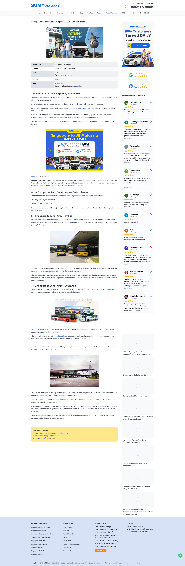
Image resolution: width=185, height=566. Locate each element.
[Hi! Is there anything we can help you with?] (180, 555)
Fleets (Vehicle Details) (71, 544)
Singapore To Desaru (38, 531)
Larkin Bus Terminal (71, 220)
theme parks (64, 399)
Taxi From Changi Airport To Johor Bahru (50, 436)
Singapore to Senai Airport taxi (78, 108)
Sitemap (66, 563)
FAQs (65, 537)
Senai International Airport (41, 329)
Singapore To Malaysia (39, 551)
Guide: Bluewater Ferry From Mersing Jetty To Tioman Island (136, 487)
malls (57, 399)
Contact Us (67, 547)
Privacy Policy (68, 551)
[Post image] (138, 342)
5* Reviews (67, 541)
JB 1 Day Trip (40, 438)
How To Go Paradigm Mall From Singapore (135, 464)
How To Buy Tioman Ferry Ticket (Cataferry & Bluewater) (134, 441)
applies (79, 86)
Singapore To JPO (37, 554)
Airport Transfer (68, 534)
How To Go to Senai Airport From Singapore (51, 433)
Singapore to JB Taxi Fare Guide (135, 396)
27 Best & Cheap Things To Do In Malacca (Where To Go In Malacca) (136, 353)
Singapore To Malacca (39, 541)
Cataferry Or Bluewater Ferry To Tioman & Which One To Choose (138, 418)
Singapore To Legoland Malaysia (42, 534)
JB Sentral (42, 210)
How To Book (67, 527)
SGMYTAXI (35, 108)
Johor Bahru (61, 336)
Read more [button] (128, 138)
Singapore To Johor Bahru (40, 527)
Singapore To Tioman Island (41, 537)
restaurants (91, 399)
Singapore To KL (37, 547)
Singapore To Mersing (39, 544)
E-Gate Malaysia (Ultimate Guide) (136, 375)
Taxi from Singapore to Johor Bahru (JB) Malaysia (85, 563)
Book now (35, 176)
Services (66, 531)
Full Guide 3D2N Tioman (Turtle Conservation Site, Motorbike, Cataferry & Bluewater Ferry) (138, 512)
